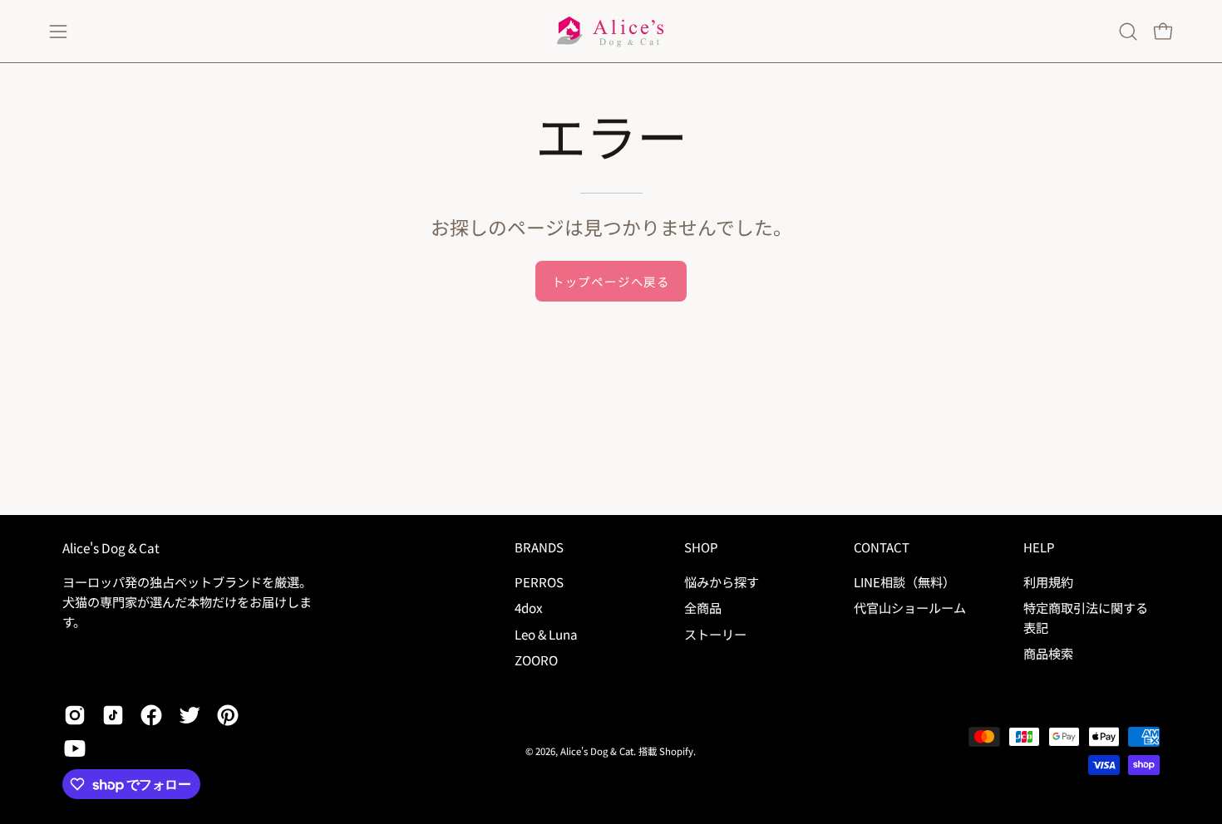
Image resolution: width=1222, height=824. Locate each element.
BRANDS (539, 548)
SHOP (700, 548)
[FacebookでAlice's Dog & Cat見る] (151, 715)
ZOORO (536, 659)
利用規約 (1048, 581)
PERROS (539, 581)
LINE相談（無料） (904, 581)
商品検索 (1048, 653)
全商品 (703, 607)
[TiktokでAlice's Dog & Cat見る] (113, 715)
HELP (1038, 548)
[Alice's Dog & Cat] (611, 31)
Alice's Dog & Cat (111, 548)
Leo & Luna (546, 633)
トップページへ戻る (611, 281)
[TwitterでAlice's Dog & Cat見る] (189, 715)
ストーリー (715, 633)
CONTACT (881, 548)
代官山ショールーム (910, 607)
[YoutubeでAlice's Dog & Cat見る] (74, 748)
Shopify (676, 751)
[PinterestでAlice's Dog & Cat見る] (227, 715)
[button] (1128, 31)
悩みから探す (721, 581)
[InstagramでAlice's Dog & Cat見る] (74, 715)
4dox (529, 607)
